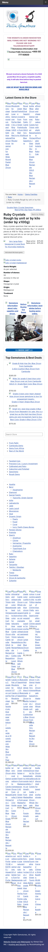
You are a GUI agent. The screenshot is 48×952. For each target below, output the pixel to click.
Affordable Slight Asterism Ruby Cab (38, 146)
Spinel (11, 562)
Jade (11, 506)
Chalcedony (18, 551)
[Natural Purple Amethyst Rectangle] (26, 785)
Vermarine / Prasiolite (22, 543)
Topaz (11, 572)
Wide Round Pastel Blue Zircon (8, 162)
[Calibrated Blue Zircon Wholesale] (32, 777)
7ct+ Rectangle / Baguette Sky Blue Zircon (32, 736)
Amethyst (17, 538)
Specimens (13, 472)
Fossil (15, 522)
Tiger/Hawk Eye (19, 548)
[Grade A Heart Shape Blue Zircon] (26, 396)
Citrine (15, 540)
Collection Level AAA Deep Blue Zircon (14, 664)
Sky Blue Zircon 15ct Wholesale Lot (38, 811)
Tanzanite (13, 564)
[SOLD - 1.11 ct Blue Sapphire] (20, 681)
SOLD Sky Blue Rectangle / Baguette (32, 178)
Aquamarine (18, 490)
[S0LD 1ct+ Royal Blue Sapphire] (26, 115)
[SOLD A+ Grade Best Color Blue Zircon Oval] (26, 380)
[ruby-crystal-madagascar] (16, 262)
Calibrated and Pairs (17, 466)
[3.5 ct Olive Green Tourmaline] (32, 861)
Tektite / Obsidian (16, 567)
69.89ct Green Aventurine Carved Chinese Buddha (38, 898)
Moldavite (17, 570)
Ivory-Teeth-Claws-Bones (23, 527)
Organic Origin (15, 516)
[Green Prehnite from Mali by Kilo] (20, 112)
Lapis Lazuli (14, 508)
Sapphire (13, 556)
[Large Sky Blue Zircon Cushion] (26, 614)
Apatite (12, 484)
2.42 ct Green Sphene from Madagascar (20, 797)
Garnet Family (15, 495)
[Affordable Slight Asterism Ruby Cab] (38, 119)
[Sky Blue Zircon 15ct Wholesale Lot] (38, 782)
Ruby (11, 554)
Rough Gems (14, 474)
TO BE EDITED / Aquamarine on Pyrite (8, 872)
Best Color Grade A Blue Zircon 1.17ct (26, 419)
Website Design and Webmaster (17, 942)
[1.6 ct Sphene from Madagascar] (14, 861)
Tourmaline (13, 575)
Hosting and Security (17, 944)
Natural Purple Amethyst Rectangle (26, 816)
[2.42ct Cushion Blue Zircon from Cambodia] (26, 365)
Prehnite (12, 532)
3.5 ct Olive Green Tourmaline (31, 877)
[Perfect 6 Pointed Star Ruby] (20, 872)
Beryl (11, 487)
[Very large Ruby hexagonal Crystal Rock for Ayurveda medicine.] (15, 244)
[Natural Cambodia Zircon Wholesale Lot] (20, 618)
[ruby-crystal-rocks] (13, 260)
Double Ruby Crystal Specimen (20, 207)
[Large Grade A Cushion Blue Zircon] (26, 690)
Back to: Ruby (37, 214)
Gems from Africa (16, 448)
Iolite (11, 500)
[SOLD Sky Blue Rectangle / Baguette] (32, 135)
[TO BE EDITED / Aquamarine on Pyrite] (8, 857)
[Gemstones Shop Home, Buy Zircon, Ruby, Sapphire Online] (21, 19)
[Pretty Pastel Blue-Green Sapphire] (38, 613)
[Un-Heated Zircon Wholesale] (38, 685)
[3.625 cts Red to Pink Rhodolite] (14, 115)
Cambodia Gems (16, 445)
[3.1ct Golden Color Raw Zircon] (14, 782)
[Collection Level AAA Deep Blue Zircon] (14, 622)
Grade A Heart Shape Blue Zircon (26, 402)
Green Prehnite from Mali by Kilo (20, 130)
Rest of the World (16, 451)
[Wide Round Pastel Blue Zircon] (8, 128)
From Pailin (13, 443)
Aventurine (17, 546)
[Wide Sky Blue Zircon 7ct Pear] (8, 710)
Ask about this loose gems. (14, 252)
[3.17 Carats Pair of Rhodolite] (14, 682)
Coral (15, 524)
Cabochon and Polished (19, 469)
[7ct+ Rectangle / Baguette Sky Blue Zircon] (32, 701)
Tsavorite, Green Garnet (23, 498)
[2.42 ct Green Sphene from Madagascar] (20, 776)
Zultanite (12, 580)
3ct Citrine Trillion (32, 623)
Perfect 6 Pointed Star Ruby (20, 898)
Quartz (12, 535)
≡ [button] (46, 2)
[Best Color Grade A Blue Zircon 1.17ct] (26, 413)
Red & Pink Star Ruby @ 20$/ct (28, 210)
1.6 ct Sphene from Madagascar (14, 877)
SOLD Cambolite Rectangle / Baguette (8, 653)
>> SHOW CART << (24, 350)
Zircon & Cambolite (17, 578)
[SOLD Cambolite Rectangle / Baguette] (8, 617)
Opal (11, 514)
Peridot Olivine (15, 530)
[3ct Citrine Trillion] (32, 605)
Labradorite (14, 503)
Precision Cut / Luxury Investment (23, 464)
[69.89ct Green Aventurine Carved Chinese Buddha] (38, 868)
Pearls (15, 519)
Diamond (13, 492)
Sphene (12, 559)
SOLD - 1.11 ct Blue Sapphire (20, 693)
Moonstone (14, 511)
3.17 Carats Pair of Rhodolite (14, 695)
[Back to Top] (45, 949)
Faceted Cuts (14, 461)
